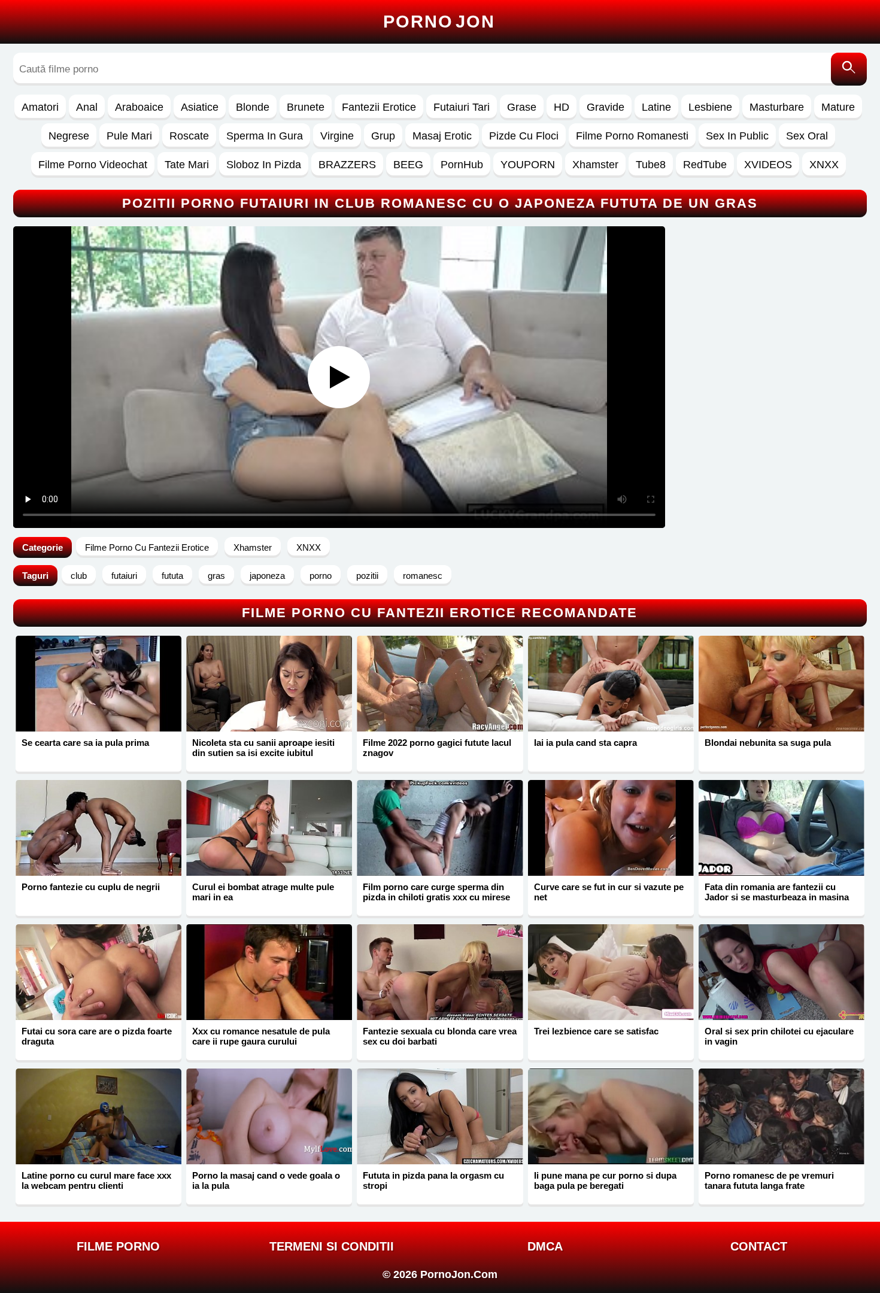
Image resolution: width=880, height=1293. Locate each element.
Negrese (68, 136)
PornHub (462, 165)
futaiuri (124, 575)
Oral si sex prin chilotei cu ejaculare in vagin (779, 1036)
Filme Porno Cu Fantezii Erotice (147, 547)
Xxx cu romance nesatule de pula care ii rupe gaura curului (261, 1036)
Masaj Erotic (442, 136)
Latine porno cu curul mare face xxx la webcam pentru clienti (96, 1180)
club (79, 575)
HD (561, 107)
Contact (758, 1246)
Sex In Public (737, 136)
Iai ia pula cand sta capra (585, 742)
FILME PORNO (118, 1246)
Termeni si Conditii (331, 1246)
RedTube (705, 165)
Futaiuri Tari (461, 107)
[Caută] (849, 69)
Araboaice (139, 107)
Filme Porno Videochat (92, 165)
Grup (383, 136)
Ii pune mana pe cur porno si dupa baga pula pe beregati (605, 1180)
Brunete (305, 107)
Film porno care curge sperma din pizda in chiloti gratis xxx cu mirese (436, 892)
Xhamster (595, 165)
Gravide (605, 107)
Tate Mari (187, 165)
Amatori (40, 107)
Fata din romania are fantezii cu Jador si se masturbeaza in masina (777, 892)
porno (320, 575)
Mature (838, 107)
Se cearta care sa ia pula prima (85, 742)
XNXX (824, 165)
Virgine (337, 136)
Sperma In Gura (264, 136)
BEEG (408, 165)
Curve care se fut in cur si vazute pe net (609, 892)
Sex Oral (807, 136)
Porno (439, 21)
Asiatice (200, 107)
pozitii (367, 575)
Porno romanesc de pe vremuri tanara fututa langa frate (769, 1180)
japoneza (267, 575)
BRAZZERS (347, 165)
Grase (521, 107)
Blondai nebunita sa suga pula (768, 742)
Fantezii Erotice (379, 107)
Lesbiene (710, 107)
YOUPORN (527, 165)
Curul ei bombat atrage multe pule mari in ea (263, 892)
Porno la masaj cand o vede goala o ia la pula (266, 1180)
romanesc (422, 575)
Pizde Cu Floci (524, 136)
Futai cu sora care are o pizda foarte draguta (97, 1036)
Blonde (252, 107)
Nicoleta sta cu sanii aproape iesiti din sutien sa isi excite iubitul (263, 747)
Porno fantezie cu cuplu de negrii (91, 887)
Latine (656, 107)
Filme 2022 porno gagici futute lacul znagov (437, 747)
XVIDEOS (768, 165)
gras (216, 575)
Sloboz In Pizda (263, 165)
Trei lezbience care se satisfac (596, 1031)
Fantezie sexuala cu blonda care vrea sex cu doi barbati (440, 1036)
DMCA (545, 1246)
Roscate (189, 136)
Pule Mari (129, 136)
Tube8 (651, 165)
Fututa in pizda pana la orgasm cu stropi (433, 1180)
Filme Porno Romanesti (632, 136)
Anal (87, 107)
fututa (172, 575)
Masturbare (776, 107)
